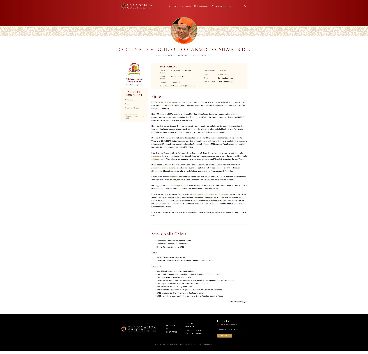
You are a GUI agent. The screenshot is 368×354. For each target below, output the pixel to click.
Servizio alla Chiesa (132, 108)
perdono (220, 168)
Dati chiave (129, 100)
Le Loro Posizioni (202, 6)
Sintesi (127, 104)
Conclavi (175, 6)
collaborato (156, 159)
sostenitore (173, 177)
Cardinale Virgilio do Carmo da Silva (167, 102)
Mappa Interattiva (220, 6)
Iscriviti (224, 335)
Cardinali (188, 6)
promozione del (157, 156)
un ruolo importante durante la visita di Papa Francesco (212, 194)
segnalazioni (181, 185)
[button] (245, 6)
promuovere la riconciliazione (163, 168)
